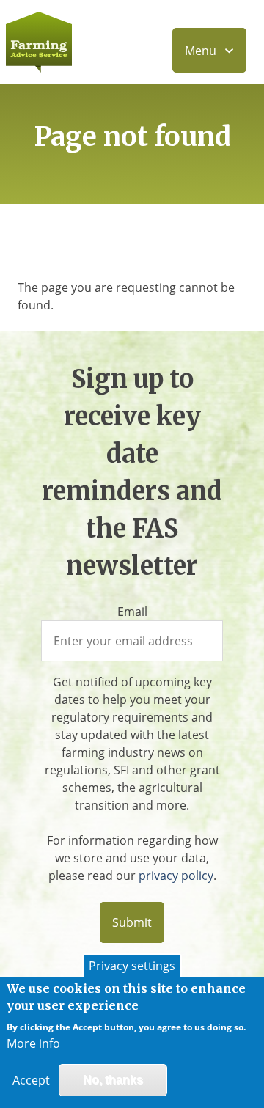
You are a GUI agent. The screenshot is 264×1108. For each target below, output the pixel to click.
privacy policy (176, 875)
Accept (31, 1080)
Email (132, 611)
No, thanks (113, 1080)
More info (33, 1043)
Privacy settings (132, 966)
